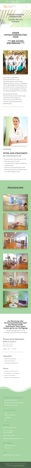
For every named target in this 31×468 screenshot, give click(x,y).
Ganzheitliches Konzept (10, 400)
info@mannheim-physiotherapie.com (13, 352)
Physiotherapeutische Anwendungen (14, 402)
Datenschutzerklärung (10, 445)
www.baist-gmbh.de (18, 465)
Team (5, 412)
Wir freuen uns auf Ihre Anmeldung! (13, 106)
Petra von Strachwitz (9, 415)
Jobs (5, 420)
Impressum (7, 448)
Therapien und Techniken (11, 405)
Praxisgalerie (7, 417)
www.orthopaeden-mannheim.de (12, 455)
